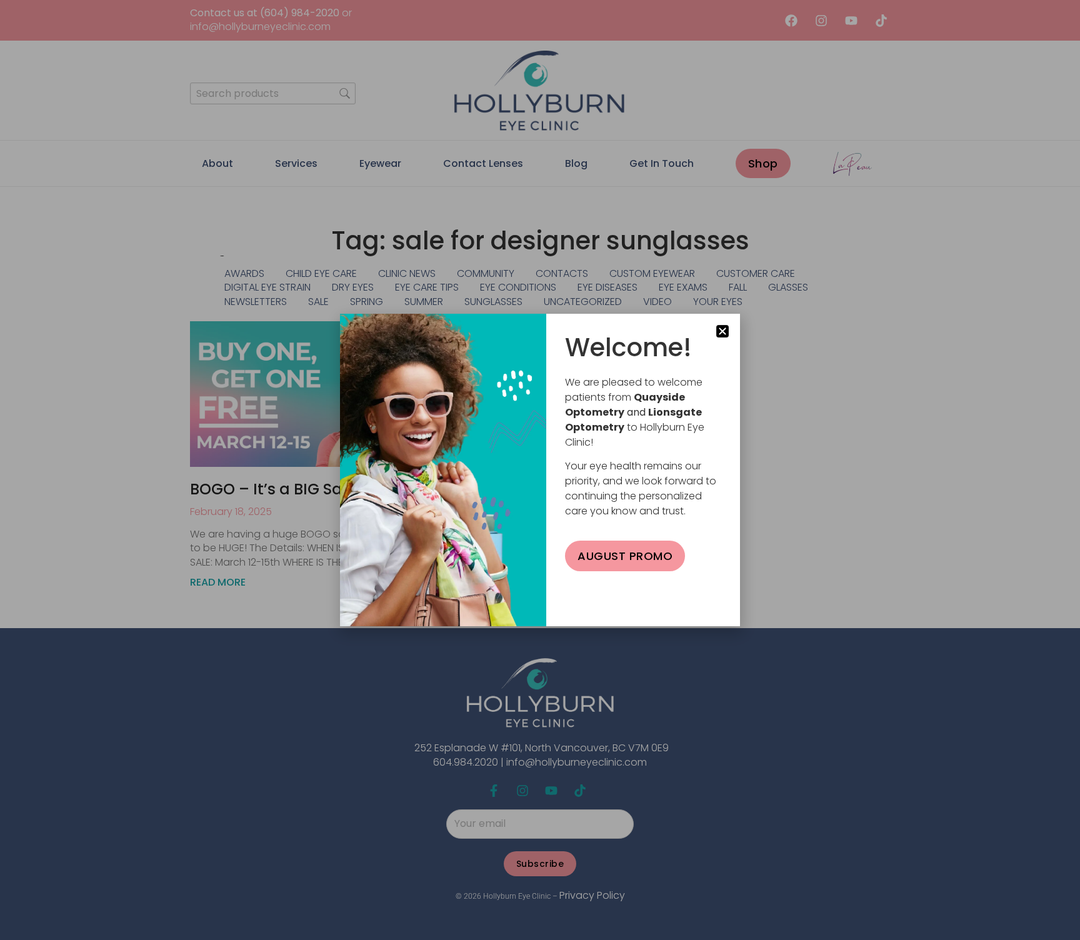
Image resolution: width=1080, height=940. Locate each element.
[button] (723, 331)
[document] (540, 470)
